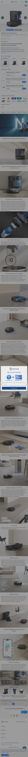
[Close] (25, 367)
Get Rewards (14, 388)
